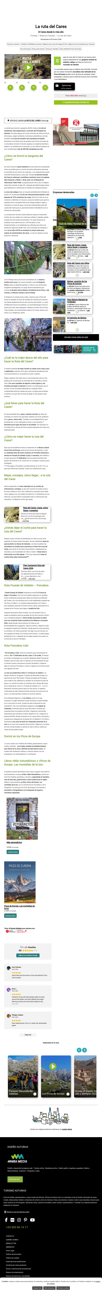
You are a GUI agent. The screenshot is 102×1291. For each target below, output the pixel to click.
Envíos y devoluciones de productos (18, 1269)
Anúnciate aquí (14, 1179)
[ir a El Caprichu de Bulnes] (59, 318)
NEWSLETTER (11, 1243)
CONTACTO (10, 1236)
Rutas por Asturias (47, 36)
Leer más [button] (15, 1004)
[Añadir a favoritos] (24, 519)
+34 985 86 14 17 (17, 1227)
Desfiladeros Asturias (34, 44)
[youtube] (32, 1220)
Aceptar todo (37, 1288)
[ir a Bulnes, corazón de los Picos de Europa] (59, 282)
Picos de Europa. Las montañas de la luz (19, 907)
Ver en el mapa (29, 120)
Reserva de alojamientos (14, 1272)
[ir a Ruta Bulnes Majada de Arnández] (59, 300)
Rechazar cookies (63, 1288)
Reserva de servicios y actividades (18, 1276)
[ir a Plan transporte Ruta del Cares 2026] (11, 566)
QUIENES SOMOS (12, 1240)
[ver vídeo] (28, 71)
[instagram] (19, 1220)
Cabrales (23, 44)
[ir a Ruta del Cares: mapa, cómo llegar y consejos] (11, 508)
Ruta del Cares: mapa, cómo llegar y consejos (35, 509)
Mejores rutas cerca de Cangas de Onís (55, 44)
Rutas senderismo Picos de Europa (70, 49)
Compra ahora (13, 852)
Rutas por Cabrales (52, 49)
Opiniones (66, 86)
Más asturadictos (14, 842)
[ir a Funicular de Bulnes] (59, 227)
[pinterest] (25, 1220)
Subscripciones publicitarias (16, 1261)
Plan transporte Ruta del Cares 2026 (34, 566)
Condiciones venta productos (16, 1265)
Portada (34, 36)
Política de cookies (12, 1258)
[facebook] (6, 1220)
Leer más (31, 579)
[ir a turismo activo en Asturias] (76, 345)
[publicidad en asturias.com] (17, 1152)
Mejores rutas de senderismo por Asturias (81, 44)
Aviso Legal (10, 1251)
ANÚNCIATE (10, 1247)
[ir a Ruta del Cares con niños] (59, 263)
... (85, 272)
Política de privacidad (13, 1254)
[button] (10, 87)
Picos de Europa (25, 49)
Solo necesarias (49, 1288)
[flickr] (12, 1220)
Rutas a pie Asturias (38, 49)
